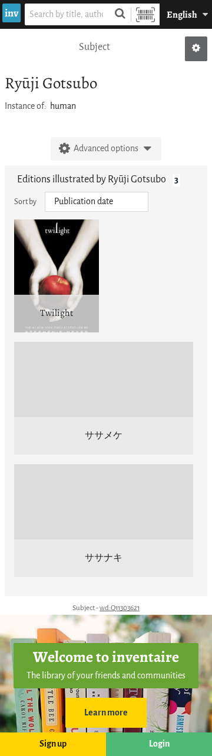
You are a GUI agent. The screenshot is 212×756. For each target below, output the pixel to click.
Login (159, 744)
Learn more (106, 712)
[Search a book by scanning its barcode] (145, 14)
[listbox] (96, 202)
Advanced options (106, 148)
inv (11, 13)
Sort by (25, 202)
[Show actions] (196, 48)
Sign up (53, 744)
